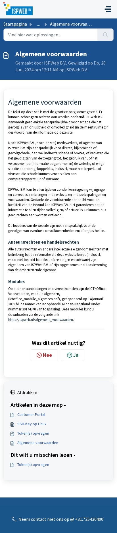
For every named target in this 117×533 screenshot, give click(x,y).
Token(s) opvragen (33, 433)
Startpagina (15, 24)
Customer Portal (31, 414)
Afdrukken (27, 392)
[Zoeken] (105, 34)
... (38, 24)
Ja (75, 355)
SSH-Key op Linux (31, 423)
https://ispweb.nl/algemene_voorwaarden (40, 319)
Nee (47, 355)
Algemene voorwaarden (37, 442)
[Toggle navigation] (108, 9)
